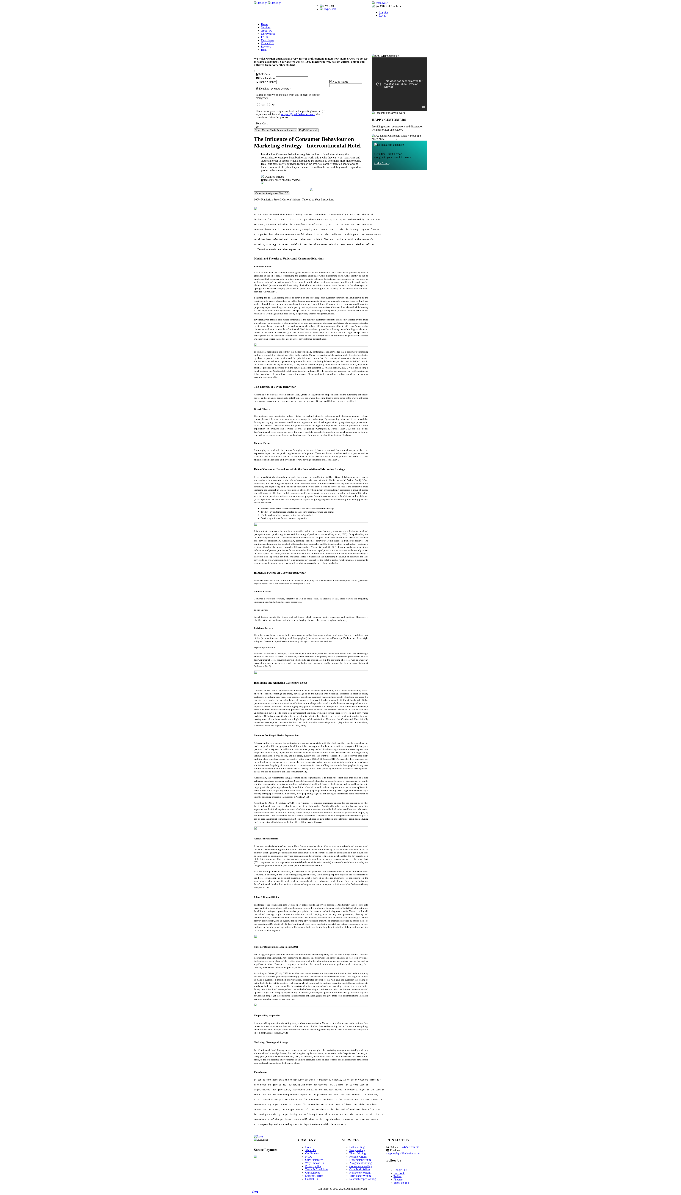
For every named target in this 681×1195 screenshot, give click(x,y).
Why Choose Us (314, 1163)
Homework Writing (360, 1172)
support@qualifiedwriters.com (298, 114)
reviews (391, 138)
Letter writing (357, 1147)
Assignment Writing (360, 1163)
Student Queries (314, 1175)
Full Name (264, 74)
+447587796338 (409, 1147)
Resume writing (358, 1156)
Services (265, 27)
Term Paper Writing (360, 1175)
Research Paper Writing (362, 1178)
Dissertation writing (360, 1159)
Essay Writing (357, 1150)
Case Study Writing (360, 1169)
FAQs (264, 36)
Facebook (399, 1173)
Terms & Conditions (316, 1169)
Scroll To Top (401, 1182)
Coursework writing (360, 1166)
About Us (266, 30)
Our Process (268, 33)
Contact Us (267, 43)
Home (264, 24)
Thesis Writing (357, 1153)
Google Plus (400, 1169)
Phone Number (267, 81)
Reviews (266, 46)
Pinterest (398, 1179)
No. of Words (340, 81)
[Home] (260, 2)
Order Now (267, 40)
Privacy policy (313, 1166)
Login (382, 15)
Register (383, 12)
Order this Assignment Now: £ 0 (271, 193)
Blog (264, 49)
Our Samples (312, 1172)
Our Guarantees (314, 1159)
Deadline (263, 88)
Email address (267, 78)
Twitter (398, 1176)
